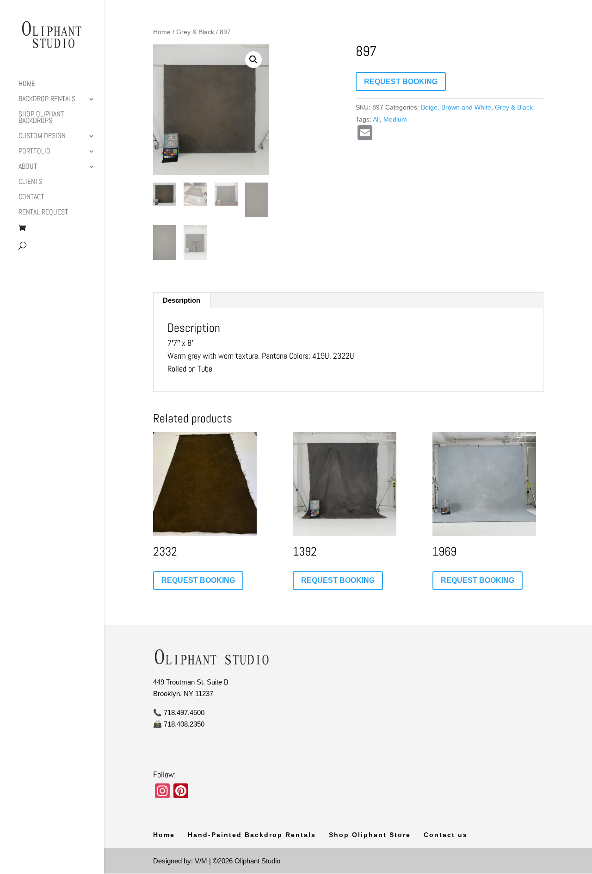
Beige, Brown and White (456, 107)
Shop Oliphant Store (370, 834)
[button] (253, 59)
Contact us (446, 834)
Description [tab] (181, 300)
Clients (30, 182)
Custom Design (42, 137)
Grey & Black (195, 32)
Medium (395, 119)
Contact (31, 198)
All (376, 119)
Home (26, 84)
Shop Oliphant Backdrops (41, 118)
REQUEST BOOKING (401, 82)
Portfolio (34, 152)
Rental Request (43, 213)
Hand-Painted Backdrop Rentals (252, 834)
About (27, 167)
